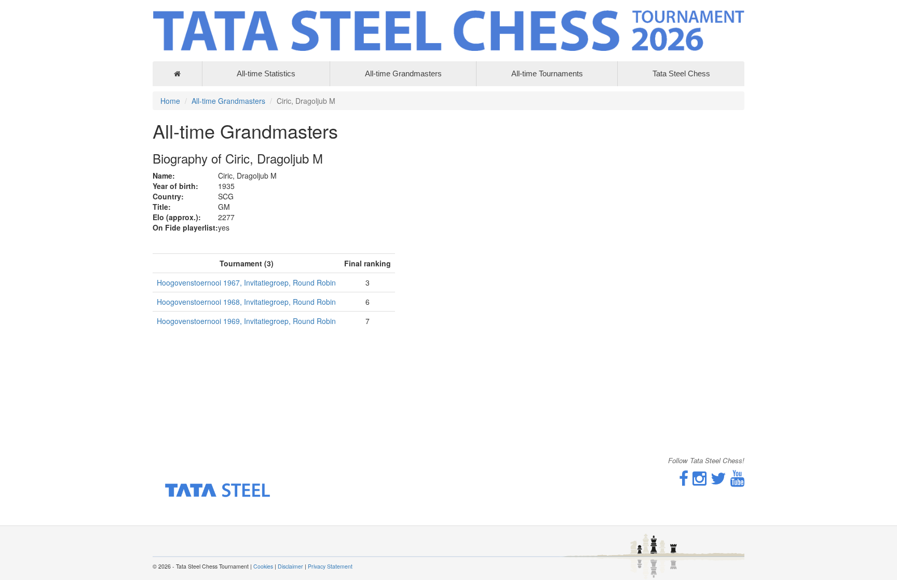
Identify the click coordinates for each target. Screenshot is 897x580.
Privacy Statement (330, 566)
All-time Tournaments (547, 73)
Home (170, 101)
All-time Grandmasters (403, 73)
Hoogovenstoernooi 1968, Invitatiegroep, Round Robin (246, 301)
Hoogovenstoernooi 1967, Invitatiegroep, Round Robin (246, 282)
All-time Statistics (266, 73)
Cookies (263, 566)
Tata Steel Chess (681, 73)
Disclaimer (290, 566)
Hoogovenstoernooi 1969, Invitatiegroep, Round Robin (246, 321)
